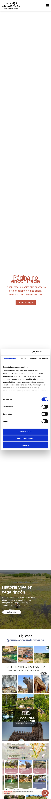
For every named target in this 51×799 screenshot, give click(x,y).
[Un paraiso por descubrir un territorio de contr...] (25, 717)
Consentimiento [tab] (9, 359)
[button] (45, 793)
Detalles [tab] (23, 359)
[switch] (45, 406)
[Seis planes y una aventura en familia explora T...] (25, 669)
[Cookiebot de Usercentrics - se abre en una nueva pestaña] (32, 352)
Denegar (25, 445)
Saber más (11, 612)
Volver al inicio (26, 302)
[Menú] (47, 5)
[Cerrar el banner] (47, 352)
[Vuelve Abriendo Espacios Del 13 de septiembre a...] (25, 766)
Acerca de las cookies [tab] (39, 359)
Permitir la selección (25, 438)
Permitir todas (25, 432)
